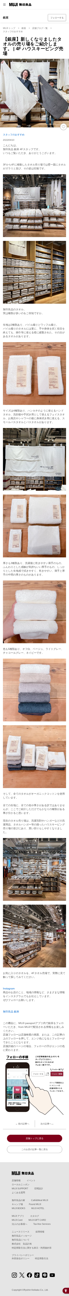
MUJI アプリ (18, 1216)
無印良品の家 (18, 1200)
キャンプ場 (17, 1204)
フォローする (57, 17)
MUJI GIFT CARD (37, 1220)
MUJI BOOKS (18, 1208)
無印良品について (20, 1240)
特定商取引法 (41, 1258)
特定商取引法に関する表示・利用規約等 (32, 1248)
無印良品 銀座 (11, 1011)
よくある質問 (18, 1192)
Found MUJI (35, 1204)
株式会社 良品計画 (22, 1244)
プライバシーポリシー (23, 1255)
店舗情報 (16, 1180)
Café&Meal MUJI (39, 1200)
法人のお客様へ (19, 1224)
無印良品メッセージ (22, 1235)
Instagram (9, 988)
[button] (4, 4)
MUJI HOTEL (37, 1208)
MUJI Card (17, 1220)
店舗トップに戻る (34, 1138)
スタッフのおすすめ (13, 134)
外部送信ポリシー (20, 1258)
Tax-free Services (42, 1224)
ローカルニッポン (20, 1184)
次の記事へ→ (47, 1123)
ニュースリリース (20, 1231)
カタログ (34, 1216)
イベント (31, 1180)
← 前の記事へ (22, 1123)
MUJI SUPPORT (20, 1188)
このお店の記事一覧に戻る (34, 1149)
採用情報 (40, 1231)
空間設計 (38, 1188)
